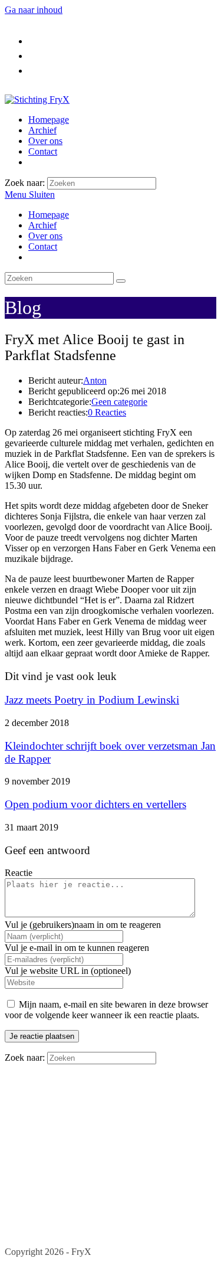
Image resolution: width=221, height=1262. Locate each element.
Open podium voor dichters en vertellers (95, 804)
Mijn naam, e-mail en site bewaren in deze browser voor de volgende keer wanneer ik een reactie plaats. (106, 1009)
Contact (42, 246)
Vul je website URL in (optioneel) (68, 971)
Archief (42, 225)
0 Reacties (107, 412)
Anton (95, 380)
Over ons (45, 236)
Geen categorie (119, 402)
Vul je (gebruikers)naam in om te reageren (83, 925)
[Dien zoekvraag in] (121, 281)
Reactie (18, 873)
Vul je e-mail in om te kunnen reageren (77, 948)
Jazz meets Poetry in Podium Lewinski (92, 700)
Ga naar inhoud (33, 10)
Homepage (48, 215)
